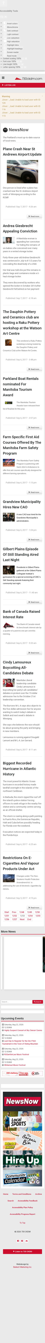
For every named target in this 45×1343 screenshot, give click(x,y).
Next (22, 919)
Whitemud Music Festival (14, 1065)
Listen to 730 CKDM (23, 1251)
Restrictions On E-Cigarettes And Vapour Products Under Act (21, 863)
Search (38, 1002)
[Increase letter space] (25, 67)
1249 (29, 912)
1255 (38, 915)
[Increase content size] (26, 58)
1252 (14, 915)
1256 (6, 919)
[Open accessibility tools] (3, 3)
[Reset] (2, 17)
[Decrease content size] (22, 58)
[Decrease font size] (17, 61)
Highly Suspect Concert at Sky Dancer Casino (23, 1030)
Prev (14, 912)
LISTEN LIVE (9, 85)
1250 (37, 912)
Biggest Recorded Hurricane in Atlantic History (19, 768)
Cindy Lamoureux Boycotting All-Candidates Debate (18, 667)
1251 (6, 915)
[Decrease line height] (19, 64)
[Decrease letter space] (22, 67)
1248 (21, 912)
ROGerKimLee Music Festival (16, 1054)
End (29, 919)
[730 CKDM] (22, 78)
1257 (14, 919)
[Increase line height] (22, 64)
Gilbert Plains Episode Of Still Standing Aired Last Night (21, 554)
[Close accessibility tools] (5, 17)
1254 (30, 915)
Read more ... (35, 216)
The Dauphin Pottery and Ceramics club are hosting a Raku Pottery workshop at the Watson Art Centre (22, 323)
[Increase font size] (21, 61)
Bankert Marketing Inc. (22, 1267)
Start (6, 912)
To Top (22, 1223)
